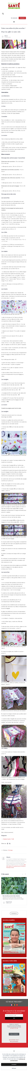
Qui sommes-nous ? (14, 1039)
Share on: (3, 843)
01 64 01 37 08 (14, 1028)
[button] (14, 22)
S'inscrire (22, 18)
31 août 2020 (8, 37)
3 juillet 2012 (8, 903)
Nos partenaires (14, 1041)
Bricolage (10, 850)
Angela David (9, 902)
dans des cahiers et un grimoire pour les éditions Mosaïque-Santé (16, 866)
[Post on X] (10, 843)
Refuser (14, 1068)
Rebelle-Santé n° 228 (8, 839)
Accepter (14, 1064)
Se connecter (14, 18)
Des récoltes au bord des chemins (11, 896)
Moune (6, 35)
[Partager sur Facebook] (7, 843)
